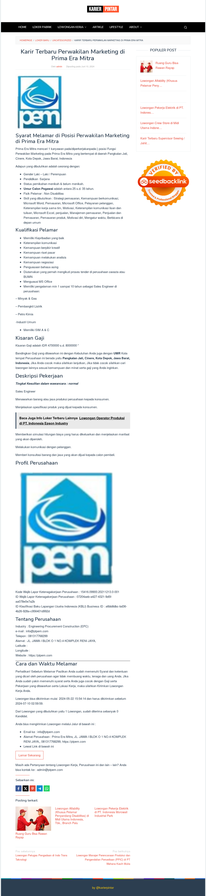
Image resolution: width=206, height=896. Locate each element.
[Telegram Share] (40, 788)
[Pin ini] (33, 788)
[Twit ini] (26, 788)
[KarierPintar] (103, 8)
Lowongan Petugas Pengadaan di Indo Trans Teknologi (41, 855)
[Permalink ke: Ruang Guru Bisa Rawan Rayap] (33, 819)
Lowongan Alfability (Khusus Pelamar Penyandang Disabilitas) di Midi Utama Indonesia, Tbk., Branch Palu (72, 815)
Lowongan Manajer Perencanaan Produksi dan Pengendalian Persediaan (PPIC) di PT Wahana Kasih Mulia (103, 857)
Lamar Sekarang (29, 755)
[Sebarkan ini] (18, 788)
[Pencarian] (185, 27)
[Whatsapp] (47, 788)
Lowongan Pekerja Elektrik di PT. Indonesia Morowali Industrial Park (111, 812)
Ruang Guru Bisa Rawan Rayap (31, 835)
